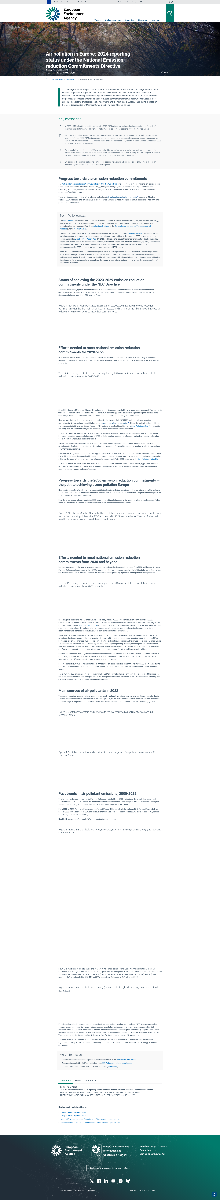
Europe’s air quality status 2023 (73, 1116)
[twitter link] (92, 1181)
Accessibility (79, 1190)
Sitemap (133, 1190)
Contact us (145, 1150)
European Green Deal (134, 233)
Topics (97, 20)
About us (156, 20)
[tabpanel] (110, 1091)
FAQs (153, 1146)
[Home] (47, 79)
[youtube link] (114, 1181)
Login (153, 1190)
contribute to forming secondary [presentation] (115, 423)
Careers (163, 1146)
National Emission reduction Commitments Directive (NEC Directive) (89, 184)
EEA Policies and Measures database (117, 1063)
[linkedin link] (106, 1181)
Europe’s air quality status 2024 (73, 1112)
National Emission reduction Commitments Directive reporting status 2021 (91, 1123)
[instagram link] (121, 1181)
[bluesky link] (128, 1181)
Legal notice (91, 1190)
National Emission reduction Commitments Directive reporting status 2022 (91, 1119)
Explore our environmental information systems (109, 1168)
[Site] (66, 13)
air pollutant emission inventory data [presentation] (122, 197)
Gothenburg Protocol (100, 226)
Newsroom (143, 20)
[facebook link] (99, 1181)
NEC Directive (68, 221)
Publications (70, 79)
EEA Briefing (112, 1066)
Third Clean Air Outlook (87, 625)
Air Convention (80, 229)
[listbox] (69, 2)
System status (144, 1190)
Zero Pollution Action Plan (85, 239)
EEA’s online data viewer (126, 1060)
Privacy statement (65, 1190)
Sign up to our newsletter (152, 1154)
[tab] (65, 1081)
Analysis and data (113, 20)
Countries (129, 20)
